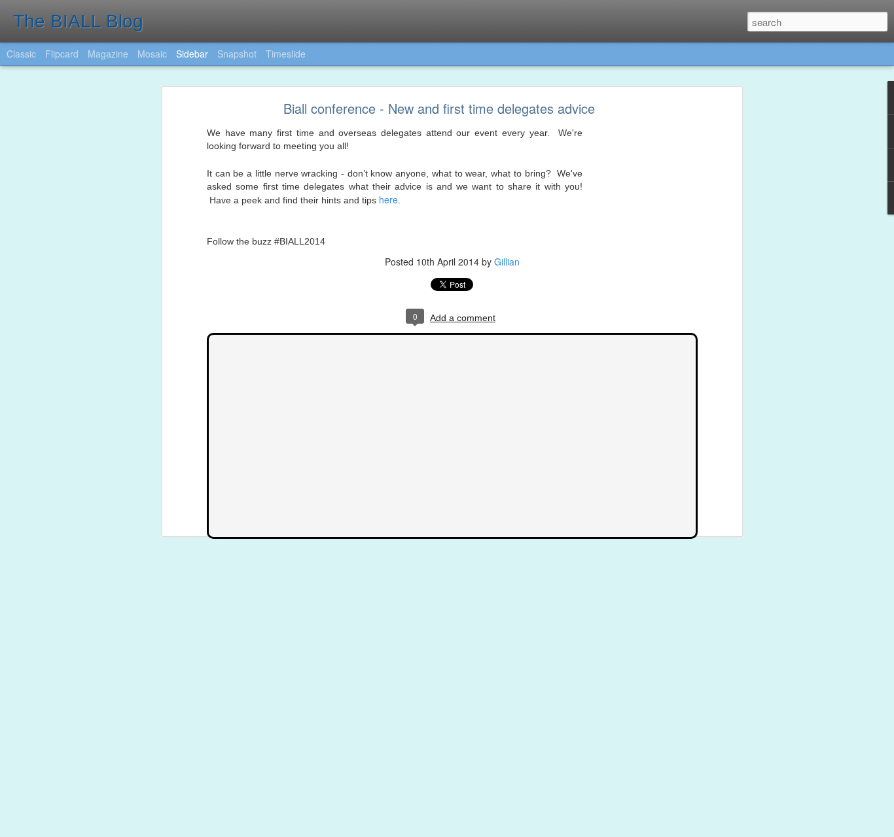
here (388, 199)
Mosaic (152, 53)
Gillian (507, 261)
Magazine (108, 53)
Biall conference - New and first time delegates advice (439, 108)
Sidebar (192, 53)
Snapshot (237, 53)
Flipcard (62, 53)
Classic (21, 53)
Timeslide (286, 53)
